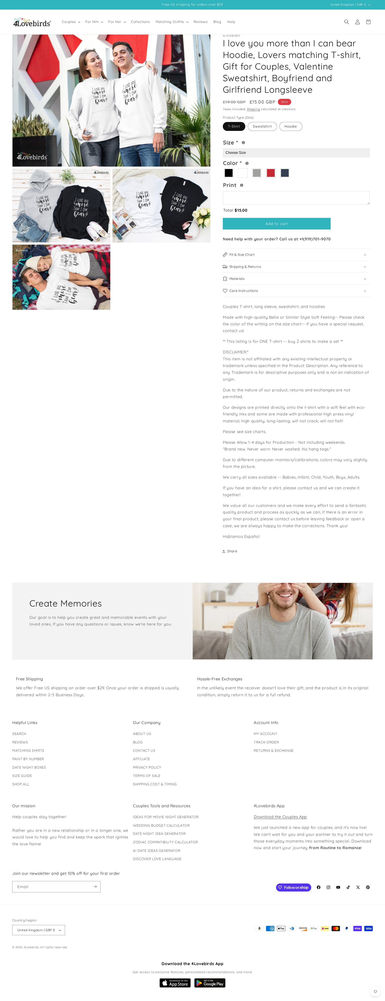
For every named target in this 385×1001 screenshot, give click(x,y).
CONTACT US (144, 750)
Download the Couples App (280, 816)
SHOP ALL (20, 784)
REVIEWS (20, 742)
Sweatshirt (262, 126)
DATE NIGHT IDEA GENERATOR (159, 834)
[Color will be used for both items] (247, 163)
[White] (243, 173)
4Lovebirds (31, 947)
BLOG (138, 742)
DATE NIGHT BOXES (29, 767)
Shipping (253, 109)
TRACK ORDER (266, 742)
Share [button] (232, 551)
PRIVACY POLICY (147, 767)
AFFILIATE (141, 759)
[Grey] (257, 173)
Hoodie (291, 126)
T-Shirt (234, 126)
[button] (70, 22)
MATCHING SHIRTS (28, 750)
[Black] (229, 173)
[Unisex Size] (243, 142)
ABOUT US (142, 734)
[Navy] (285, 173)
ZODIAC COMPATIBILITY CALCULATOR (165, 842)
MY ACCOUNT (265, 734)
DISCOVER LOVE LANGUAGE (157, 859)
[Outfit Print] (241, 185)
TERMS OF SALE (147, 776)
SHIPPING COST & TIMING (155, 784)
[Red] (271, 173)
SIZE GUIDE (22, 776)
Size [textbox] (244, 142)
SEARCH (19, 734)
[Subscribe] (95, 886)
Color (249, 163)
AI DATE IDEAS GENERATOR (156, 850)
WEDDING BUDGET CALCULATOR (161, 825)
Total (235, 210)
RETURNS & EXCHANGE (274, 750)
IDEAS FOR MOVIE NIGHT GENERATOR (166, 817)
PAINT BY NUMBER (28, 759)
